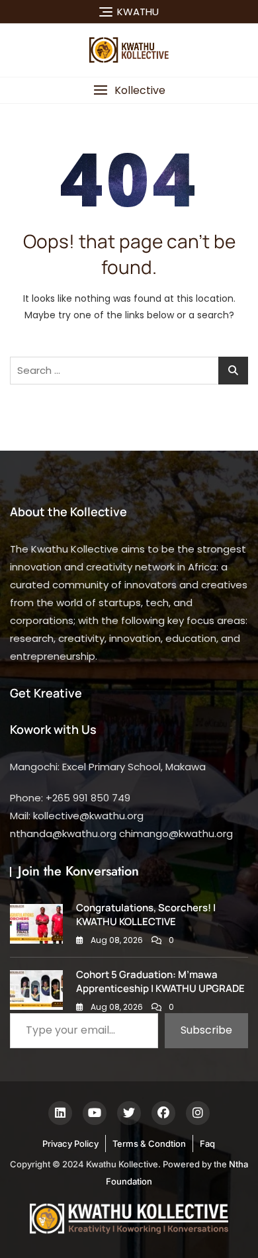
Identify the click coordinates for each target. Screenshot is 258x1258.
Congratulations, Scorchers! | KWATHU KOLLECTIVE (146, 914)
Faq (207, 1143)
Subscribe (206, 1030)
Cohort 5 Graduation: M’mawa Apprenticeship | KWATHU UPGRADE (160, 981)
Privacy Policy (70, 1143)
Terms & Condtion (149, 1143)
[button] (129, 90)
